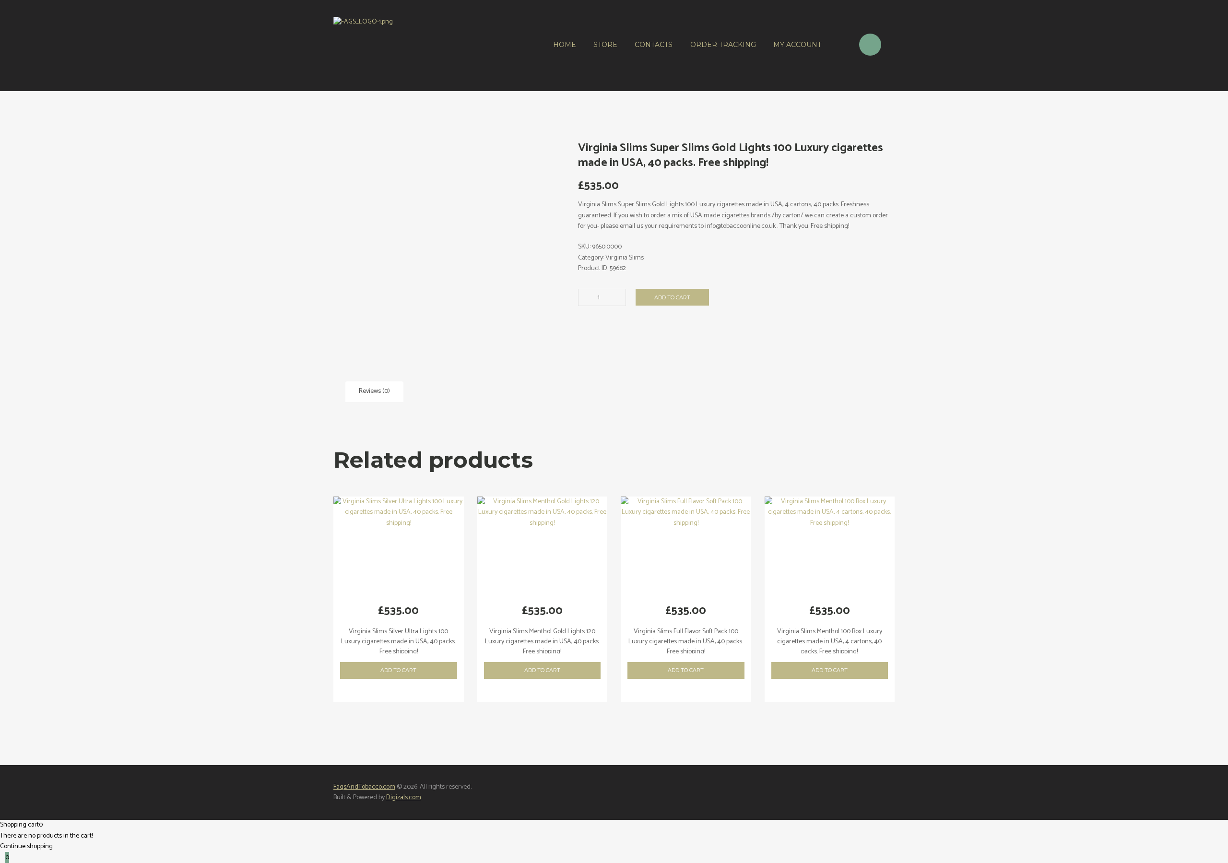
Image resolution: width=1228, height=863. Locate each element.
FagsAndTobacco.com (364, 786)
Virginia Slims (624, 257)
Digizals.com (403, 797)
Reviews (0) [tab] (374, 391)
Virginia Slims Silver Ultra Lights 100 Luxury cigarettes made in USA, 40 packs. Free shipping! (398, 641)
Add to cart (672, 297)
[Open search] (839, 46)
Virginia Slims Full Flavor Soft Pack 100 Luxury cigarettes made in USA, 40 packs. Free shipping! (685, 641)
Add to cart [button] (398, 670)
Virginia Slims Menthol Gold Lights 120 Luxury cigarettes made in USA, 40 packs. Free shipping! (542, 641)
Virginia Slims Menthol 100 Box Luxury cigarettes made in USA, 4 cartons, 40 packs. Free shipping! (829, 641)
